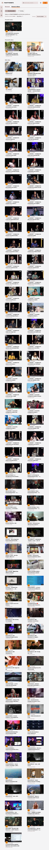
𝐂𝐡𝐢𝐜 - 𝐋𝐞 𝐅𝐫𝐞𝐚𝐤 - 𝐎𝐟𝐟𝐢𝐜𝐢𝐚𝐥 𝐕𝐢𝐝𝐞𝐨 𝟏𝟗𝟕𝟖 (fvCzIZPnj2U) (12, 572)
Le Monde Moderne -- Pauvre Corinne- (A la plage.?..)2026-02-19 (12, 764)
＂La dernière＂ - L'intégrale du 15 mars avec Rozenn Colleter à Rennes (12, 251)
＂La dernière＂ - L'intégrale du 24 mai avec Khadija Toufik (34, 427)
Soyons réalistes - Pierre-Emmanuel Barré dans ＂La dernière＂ (33, 491)
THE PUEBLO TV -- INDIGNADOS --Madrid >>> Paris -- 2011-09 (34, 540)
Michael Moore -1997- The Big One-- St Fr (34, 652)
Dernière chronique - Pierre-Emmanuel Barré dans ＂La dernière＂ (34, 508)
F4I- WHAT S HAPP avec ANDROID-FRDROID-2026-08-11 (34, 54)
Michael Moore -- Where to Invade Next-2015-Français (33, 797)
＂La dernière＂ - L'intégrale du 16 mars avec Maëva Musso (12, 459)
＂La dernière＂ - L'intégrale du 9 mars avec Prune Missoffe (34, 154)
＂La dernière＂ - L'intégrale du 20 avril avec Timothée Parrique (12, 170)
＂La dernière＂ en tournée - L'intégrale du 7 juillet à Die (12, 411)
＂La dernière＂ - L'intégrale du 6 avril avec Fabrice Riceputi (12, 122)
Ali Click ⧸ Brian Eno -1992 (11, 523)
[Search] (23, 3)
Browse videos (16, 7)
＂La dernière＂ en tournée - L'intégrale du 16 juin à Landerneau (34, 411)
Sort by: (33, 16)
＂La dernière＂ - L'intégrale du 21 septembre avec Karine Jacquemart (34, 170)
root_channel (10, 32)
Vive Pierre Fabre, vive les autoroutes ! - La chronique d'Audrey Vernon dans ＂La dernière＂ (11, 508)
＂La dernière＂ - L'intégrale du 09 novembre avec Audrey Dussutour (12, 186)
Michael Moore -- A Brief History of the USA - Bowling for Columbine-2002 (34, 781)
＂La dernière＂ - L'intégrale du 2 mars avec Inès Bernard (34, 138)
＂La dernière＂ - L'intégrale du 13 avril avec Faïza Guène (12, 154)
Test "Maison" (9, 89)
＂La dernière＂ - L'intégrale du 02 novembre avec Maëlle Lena (34, 331)
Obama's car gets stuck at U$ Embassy (12, 604)
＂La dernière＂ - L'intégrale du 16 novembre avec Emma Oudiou (12, 106)
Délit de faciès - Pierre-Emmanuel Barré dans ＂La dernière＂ (11, 491)
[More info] (1, 11)
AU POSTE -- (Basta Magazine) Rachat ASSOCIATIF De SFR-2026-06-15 (12, 540)
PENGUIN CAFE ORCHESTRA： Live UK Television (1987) (12, 732)
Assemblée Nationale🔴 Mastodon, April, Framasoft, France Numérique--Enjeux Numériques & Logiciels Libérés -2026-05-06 (34, 604)
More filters (19, 16)
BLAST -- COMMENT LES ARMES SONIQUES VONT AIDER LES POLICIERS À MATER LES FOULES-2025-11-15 (34, 813)
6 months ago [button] (30, 702)
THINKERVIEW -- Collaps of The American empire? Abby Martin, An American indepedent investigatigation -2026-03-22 (12, 700)
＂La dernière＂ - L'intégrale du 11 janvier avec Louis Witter (34, 347)
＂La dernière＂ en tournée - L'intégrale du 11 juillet (34, 299)
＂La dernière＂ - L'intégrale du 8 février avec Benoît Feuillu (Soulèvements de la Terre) (12, 234)
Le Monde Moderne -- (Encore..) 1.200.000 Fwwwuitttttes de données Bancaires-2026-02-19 (34, 748)
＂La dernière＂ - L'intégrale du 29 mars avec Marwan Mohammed (12, 363)
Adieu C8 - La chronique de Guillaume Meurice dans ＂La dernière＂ (34, 475)
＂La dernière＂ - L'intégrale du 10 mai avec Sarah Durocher (12, 267)
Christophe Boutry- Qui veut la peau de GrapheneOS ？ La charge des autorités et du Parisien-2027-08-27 (12, 34)
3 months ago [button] (30, 574)
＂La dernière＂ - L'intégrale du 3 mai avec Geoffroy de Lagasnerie (12, 299)
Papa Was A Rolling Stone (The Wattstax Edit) (34, 668)
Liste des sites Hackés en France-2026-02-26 (33, 732)
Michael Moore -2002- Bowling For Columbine (12, 620)
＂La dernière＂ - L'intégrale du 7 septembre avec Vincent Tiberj (34, 443)
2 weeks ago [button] (29, 56)
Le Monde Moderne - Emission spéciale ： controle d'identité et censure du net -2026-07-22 (34, 90)
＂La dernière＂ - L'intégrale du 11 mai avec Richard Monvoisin (12, 218)
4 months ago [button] (30, 606)
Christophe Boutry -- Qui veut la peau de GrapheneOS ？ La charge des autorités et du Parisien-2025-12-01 (34, 829)
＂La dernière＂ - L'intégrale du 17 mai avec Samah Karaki (34, 267)
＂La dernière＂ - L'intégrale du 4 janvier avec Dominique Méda (12, 347)
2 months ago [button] (30, 526)
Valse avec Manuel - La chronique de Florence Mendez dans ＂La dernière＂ (12, 475)
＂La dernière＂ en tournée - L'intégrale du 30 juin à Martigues (34, 315)
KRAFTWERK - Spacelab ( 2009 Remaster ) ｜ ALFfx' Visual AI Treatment (12, 829)
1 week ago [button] (7, 56)
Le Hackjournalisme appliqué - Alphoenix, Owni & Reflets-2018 (12, 845)
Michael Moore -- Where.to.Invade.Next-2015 (11, 781)
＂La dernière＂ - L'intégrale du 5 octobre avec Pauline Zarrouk (34, 186)
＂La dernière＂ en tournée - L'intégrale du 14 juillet (12, 379)
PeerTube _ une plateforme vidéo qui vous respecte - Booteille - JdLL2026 (34, 524)
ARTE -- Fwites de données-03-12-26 (34, 716)
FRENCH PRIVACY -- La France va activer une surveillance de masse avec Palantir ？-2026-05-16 (34, 588)
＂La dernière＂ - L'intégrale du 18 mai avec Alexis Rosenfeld (34, 106)
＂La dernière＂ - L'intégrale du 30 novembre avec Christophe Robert (34, 363)
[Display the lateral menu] (1, 7)
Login (45, 2)
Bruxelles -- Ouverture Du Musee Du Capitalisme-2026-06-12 (34, 556)
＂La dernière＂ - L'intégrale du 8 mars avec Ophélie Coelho (34, 379)
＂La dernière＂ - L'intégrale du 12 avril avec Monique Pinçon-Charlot (12, 315)
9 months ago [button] (30, 815)
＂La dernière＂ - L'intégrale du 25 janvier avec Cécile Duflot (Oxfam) (34, 283)
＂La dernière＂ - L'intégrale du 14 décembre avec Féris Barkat (12, 443)
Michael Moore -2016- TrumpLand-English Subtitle (12, 636)
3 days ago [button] (7, 36)
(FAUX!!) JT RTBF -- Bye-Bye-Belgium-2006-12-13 (12, 556)
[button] (46, 16)
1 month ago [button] (8, 74)
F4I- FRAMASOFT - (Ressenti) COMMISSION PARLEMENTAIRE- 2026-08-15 (12, 54)
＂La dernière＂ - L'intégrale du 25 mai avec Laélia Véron (34, 459)
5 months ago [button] (30, 670)
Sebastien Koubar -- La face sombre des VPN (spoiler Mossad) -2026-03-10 (12, 684)
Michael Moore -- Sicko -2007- (12, 796)
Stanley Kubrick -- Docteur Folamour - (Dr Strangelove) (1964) (12, 716)
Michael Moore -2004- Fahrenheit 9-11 (10, 652)
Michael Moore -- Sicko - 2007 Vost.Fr (34, 764)
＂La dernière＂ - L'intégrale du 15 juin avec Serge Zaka (12, 331)
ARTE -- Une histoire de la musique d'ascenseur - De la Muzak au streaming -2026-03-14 (34, 700)
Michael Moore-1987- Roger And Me (12, 668)
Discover (7, 7)
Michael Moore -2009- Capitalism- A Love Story (33, 620)
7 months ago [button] (30, 766)
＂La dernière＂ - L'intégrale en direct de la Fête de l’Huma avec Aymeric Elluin (34, 218)
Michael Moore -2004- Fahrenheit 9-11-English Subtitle (33, 636)
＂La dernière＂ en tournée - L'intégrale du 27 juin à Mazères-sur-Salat (12, 427)
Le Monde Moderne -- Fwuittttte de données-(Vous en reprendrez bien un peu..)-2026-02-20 (12, 748)
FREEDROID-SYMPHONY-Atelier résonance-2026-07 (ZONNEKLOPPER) (34, 74)
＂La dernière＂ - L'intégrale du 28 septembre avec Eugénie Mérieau (34, 202)
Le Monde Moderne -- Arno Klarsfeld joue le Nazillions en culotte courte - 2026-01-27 (12, 813)
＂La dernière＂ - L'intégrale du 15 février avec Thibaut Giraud (34, 251)
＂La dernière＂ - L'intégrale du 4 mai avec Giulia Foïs (12, 138)
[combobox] (40, 16)
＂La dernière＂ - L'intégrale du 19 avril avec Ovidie (34, 234)
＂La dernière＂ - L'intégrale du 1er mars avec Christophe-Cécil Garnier (12, 283)
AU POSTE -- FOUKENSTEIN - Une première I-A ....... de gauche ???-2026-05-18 (12, 588)
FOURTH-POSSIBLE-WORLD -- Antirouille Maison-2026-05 (34, 572)
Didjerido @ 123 (9, 73)
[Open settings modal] (40, 3)
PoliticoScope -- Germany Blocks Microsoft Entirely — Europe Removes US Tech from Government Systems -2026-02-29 (34, 684)
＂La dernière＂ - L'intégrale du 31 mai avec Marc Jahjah (12, 395)
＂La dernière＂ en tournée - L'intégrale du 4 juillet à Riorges (34, 395)
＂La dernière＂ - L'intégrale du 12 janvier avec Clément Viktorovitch (12, 202)
